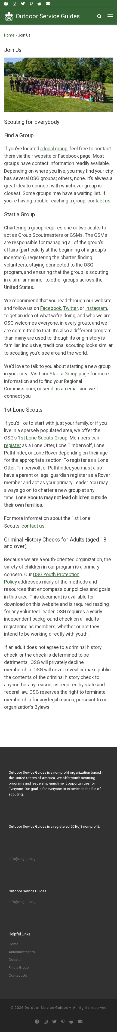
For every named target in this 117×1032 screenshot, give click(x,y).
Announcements (22, 952)
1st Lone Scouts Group (42, 438)
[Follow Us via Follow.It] (48, 4)
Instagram (96, 308)
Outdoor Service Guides (46, 1008)
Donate (14, 960)
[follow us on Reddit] (39, 4)
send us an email (60, 388)
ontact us (100, 201)
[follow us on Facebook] (6, 4)
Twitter (70, 308)
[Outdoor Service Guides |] (9, 15)
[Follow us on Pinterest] (31, 4)
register (12, 445)
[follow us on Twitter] (23, 4)
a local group (53, 148)
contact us (33, 526)
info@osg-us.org (22, 859)
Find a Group (19, 967)
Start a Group (64, 373)
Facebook (50, 308)
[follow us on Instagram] (14, 4)
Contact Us (18, 975)
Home (9, 35)
